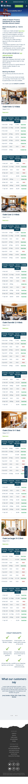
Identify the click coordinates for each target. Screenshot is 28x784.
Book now (19, 6)
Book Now (21, 31)
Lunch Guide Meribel (14, 746)
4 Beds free (23, 143)
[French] (6, 2)
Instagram (17, 764)
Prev (2, 696)
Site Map (14, 741)
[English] (2, 2)
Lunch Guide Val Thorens (14, 750)
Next (25, 696)
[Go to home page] (6, 6)
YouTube (9, 768)
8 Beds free (24, 179)
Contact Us (14, 733)
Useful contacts (14, 737)
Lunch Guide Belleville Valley (14, 748)
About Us (14, 735)
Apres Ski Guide (14, 754)
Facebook (13, 764)
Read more (5, 112)
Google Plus (17, 768)
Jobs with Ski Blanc (14, 739)
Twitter (9, 764)
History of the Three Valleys (14, 756)
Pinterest (13, 768)
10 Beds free (23, 149)
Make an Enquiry (26, 471)
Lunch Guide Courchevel (14, 752)
